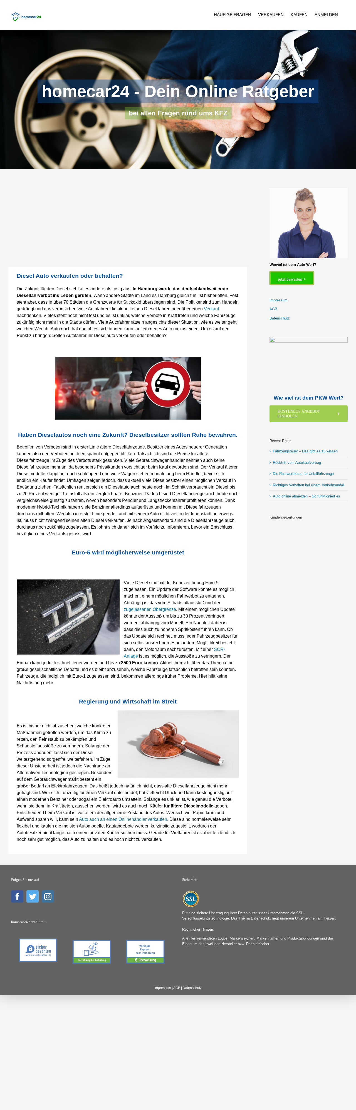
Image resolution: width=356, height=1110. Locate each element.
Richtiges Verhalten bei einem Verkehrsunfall (309, 485)
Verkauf (211, 308)
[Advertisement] (128, 225)
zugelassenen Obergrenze (150, 609)
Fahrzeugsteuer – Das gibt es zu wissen (305, 451)
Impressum (279, 300)
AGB (273, 309)
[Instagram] (48, 896)
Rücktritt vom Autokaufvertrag (297, 462)
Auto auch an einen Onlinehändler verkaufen (123, 819)
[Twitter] (32, 896)
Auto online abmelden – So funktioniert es (306, 496)
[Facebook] (17, 896)
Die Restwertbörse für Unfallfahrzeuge (303, 474)
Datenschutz (280, 318)
